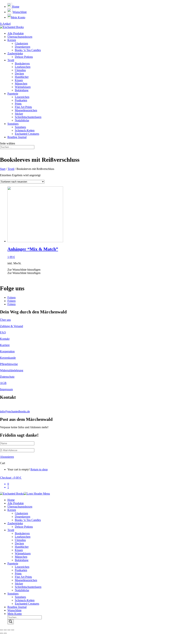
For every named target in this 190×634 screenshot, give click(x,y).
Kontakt (4, 338)
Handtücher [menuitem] (22, 546)
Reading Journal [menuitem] (17, 607)
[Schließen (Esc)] (1, 629)
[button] (23, 269)
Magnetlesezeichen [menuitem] (26, 580)
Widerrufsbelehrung (11, 370)
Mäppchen (21, 83)
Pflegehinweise (9, 364)
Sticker (19, 113)
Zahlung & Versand (11, 326)
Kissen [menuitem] (19, 550)
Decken (19, 73)
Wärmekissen (23, 86)
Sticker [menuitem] (19, 583)
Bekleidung (21, 90)
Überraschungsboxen (19, 36)
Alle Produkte (15, 33)
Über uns (5, 319)
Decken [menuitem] (19, 543)
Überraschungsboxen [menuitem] (19, 506)
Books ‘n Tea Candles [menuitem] (28, 520)
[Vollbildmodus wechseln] (8, 629)
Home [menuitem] (11, 499)
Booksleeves (22, 63)
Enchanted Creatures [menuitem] (27, 603)
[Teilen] (5, 629)
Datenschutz (7, 376)
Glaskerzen (21, 43)
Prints (18, 103)
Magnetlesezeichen (26, 110)
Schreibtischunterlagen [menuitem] (28, 586)
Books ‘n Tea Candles (28, 50)
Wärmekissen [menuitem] (23, 553)
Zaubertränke (15, 53)
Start (2, 168)
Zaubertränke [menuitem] (15, 523)
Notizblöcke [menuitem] (22, 590)
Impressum (6, 389)
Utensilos (20, 70)
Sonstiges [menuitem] (13, 593)
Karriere (5, 345)
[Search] (10, 621)
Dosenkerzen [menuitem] (22, 516)
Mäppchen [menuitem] (21, 556)
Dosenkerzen (22, 46)
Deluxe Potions (24, 56)
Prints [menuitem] (18, 573)
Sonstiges (13, 123)
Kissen (19, 80)
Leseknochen (22, 66)
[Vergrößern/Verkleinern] (12, 629)
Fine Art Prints (23, 107)
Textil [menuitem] (10, 530)
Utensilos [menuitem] (20, 540)
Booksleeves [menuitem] (22, 533)
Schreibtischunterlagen (28, 117)
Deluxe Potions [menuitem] (24, 526)
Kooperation (7, 351)
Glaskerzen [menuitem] (21, 513)
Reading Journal (17, 137)
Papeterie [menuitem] (12, 563)
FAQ (3, 332)
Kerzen (11, 40)
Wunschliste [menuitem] (14, 610)
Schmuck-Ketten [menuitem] (25, 600)
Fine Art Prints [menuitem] (23, 576)
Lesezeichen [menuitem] (22, 566)
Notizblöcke (22, 120)
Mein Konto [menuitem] (14, 613)
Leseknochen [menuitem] (22, 536)
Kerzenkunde (8, 357)
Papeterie (12, 93)
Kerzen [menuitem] (11, 510)
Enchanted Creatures (27, 133)
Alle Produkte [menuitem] (15, 503)
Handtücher (22, 76)
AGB (3, 383)
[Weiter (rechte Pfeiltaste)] (5, 633)
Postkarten (21, 100)
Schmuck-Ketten (25, 130)
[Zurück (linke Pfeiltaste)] (1, 633)
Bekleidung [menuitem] (21, 560)
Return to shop (39, 469)
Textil (10, 60)
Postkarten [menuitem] (21, 570)
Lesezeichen (22, 97)
